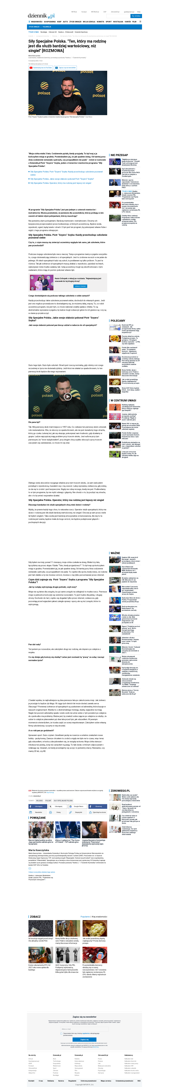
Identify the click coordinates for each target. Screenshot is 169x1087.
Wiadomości (57, 1066)
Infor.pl (31, 1059)
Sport (54, 1068)
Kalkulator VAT (129, 1066)
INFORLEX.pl (95, 12)
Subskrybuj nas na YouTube (42, 68)
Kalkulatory (129, 1055)
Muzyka (77, 1073)
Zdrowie (55, 1070)
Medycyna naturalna (104, 1066)
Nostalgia (43, 32)
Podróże (55, 1073)
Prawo (100, 1059)
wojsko (39, 801)
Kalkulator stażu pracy (131, 1063)
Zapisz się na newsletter (67, 68)
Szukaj (137, 16)
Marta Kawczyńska (57, 56)
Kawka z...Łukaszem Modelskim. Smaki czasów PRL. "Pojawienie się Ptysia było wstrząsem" (40, 878)
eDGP (30, 1063)
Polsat (48, 801)
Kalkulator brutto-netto (132, 1070)
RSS (139, 1081)
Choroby (100, 1068)
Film (76, 1070)
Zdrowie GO (53, 32)
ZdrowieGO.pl (115, 12)
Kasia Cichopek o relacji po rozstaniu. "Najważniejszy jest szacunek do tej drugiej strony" (78, 279)
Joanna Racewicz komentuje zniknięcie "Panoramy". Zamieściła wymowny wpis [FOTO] (93, 843)
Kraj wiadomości (99, 917)
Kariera (61, 1081)
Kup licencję (50, 792)
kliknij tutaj (96, 1047)
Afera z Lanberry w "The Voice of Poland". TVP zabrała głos (67, 841)
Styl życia (101, 1073)
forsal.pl (84, 12)
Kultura (77, 1075)
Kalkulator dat (129, 1059)
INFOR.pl (74, 12)
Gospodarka (56, 1063)
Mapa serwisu (106, 1081)
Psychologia (101, 1070)
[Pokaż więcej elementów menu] (140, 21)
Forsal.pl (31, 1066)
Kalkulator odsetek (130, 1068)
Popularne (85, 917)
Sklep (138, 12)
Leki (99, 1063)
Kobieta (77, 1059)
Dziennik (30, 36)
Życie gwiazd (34, 27)
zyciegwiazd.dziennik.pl (42, 36)
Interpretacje (32, 1070)
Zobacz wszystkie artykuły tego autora (41, 872)
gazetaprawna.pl (129, 12)
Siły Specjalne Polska (63, 801)
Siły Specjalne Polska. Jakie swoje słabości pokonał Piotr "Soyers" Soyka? (62, 179)
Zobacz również (80, 286)
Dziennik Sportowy (81, 32)
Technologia (57, 1061)
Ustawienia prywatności (124, 1081)
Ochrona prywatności (88, 1081)
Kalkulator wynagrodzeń (132, 1073)
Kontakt (31, 1081)
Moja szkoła (78, 1066)
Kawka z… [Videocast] (65, 32)
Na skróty (32, 1055)
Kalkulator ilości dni (130, 1061)
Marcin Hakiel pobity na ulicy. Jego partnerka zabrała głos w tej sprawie (40, 842)
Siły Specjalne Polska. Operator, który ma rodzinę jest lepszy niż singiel (60, 183)
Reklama (51, 1081)
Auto (54, 1059)
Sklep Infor (32, 1073)
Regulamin (72, 1081)
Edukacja (77, 1063)
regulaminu (86, 1033)
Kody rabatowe (79, 1061)
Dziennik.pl (57, 1055)
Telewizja (47, 27)
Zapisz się (84, 1040)
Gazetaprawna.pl (34, 1061)
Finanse (100, 1061)
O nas (41, 1081)
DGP (105, 12)
